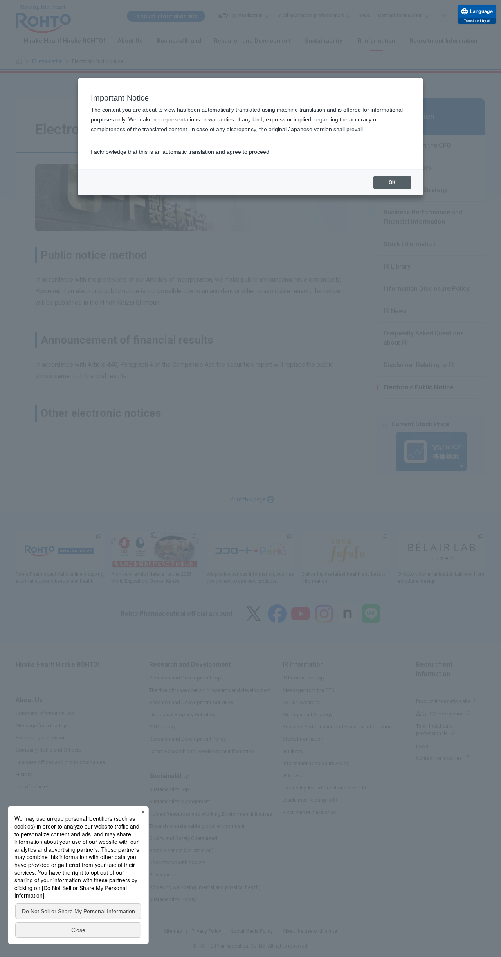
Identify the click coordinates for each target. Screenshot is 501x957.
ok (392, 182)
